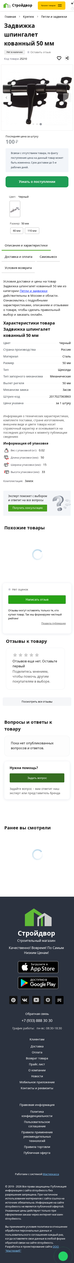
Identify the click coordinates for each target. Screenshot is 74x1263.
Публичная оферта (37, 1153)
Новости (37, 1076)
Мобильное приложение (37, 1082)
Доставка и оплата (18, 256)
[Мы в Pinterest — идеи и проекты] (13, 1000)
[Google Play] (36, 984)
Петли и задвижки (54, 17)
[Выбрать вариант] (14, 209)
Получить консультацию (28, 508)
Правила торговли (37, 1147)
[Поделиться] (67, 58)
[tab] (33, 124)
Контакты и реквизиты (37, 1088)
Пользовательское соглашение (37, 1124)
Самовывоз (48, 256)
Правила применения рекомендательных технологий (37, 1136)
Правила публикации (53, 623)
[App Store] (36, 968)
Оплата (37, 1052)
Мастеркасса (51, 1174)
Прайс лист (37, 1064)
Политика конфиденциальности (37, 1114)
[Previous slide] (6, 97)
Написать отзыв (37, 599)
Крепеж (28, 17)
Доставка (37, 1046)
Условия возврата (18, 268)
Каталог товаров (48, 6)
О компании (37, 1070)
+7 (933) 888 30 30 (37, 1020)
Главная (10, 17)
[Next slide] (67, 97)
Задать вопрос (37, 778)
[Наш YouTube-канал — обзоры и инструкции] (36, 1000)
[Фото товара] (37, 98)
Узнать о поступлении (37, 181)
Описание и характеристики (26, 245)
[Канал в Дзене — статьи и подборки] (48, 1000)
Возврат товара (37, 1058)
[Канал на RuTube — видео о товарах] (59, 1000)
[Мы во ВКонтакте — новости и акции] (25, 1000)
